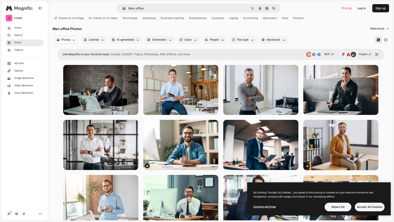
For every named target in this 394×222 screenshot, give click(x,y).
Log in (362, 8)
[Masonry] (378, 40)
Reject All (338, 207)
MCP (327, 54)
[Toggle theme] (24, 213)
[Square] (386, 40)
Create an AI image (71, 18)
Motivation (270, 18)
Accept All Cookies (369, 207)
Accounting (250, 18)
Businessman (198, 18)
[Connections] (9, 213)
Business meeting (172, 18)
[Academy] (16, 213)
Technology (130, 18)
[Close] (376, 54)
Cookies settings (264, 206)
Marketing (149, 18)
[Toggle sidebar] (40, 8)
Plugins (363, 54)
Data (285, 18)
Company (218, 18)
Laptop (233, 18)
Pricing (347, 8)
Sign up (381, 8)
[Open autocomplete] (122, 8)
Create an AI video (105, 18)
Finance (298, 18)
